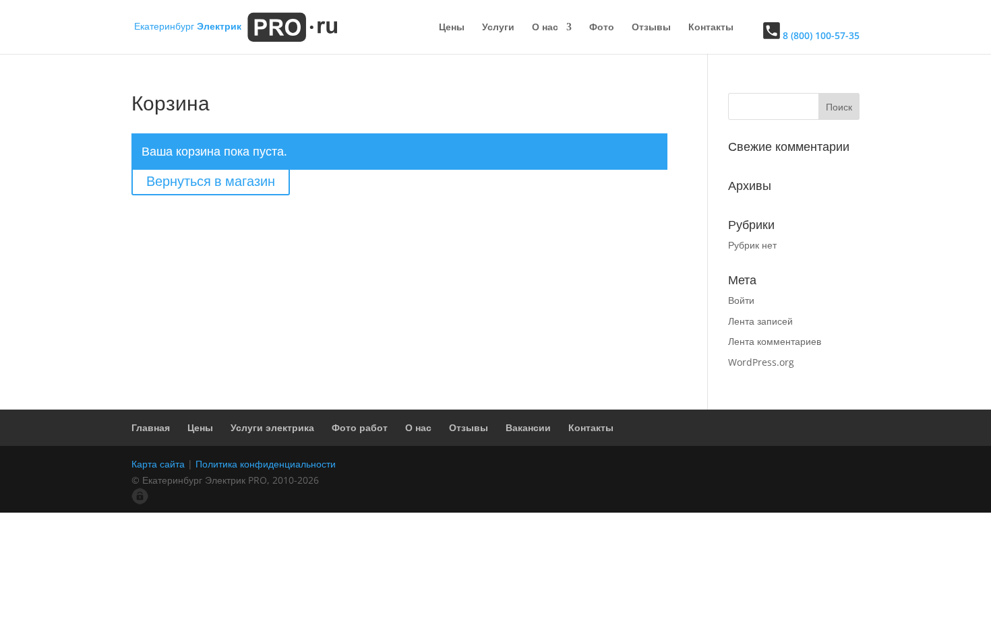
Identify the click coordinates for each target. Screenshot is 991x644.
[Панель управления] (139, 500)
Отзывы (651, 27)
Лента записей (760, 321)
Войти (741, 300)
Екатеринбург (187, 26)
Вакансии (528, 427)
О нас (545, 27)
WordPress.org (761, 362)
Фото (601, 27)
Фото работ (360, 427)
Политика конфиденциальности (266, 463)
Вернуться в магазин (210, 181)
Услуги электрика (272, 427)
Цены (451, 27)
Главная (150, 427)
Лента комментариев (774, 341)
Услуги (498, 27)
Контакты (710, 27)
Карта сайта (158, 463)
